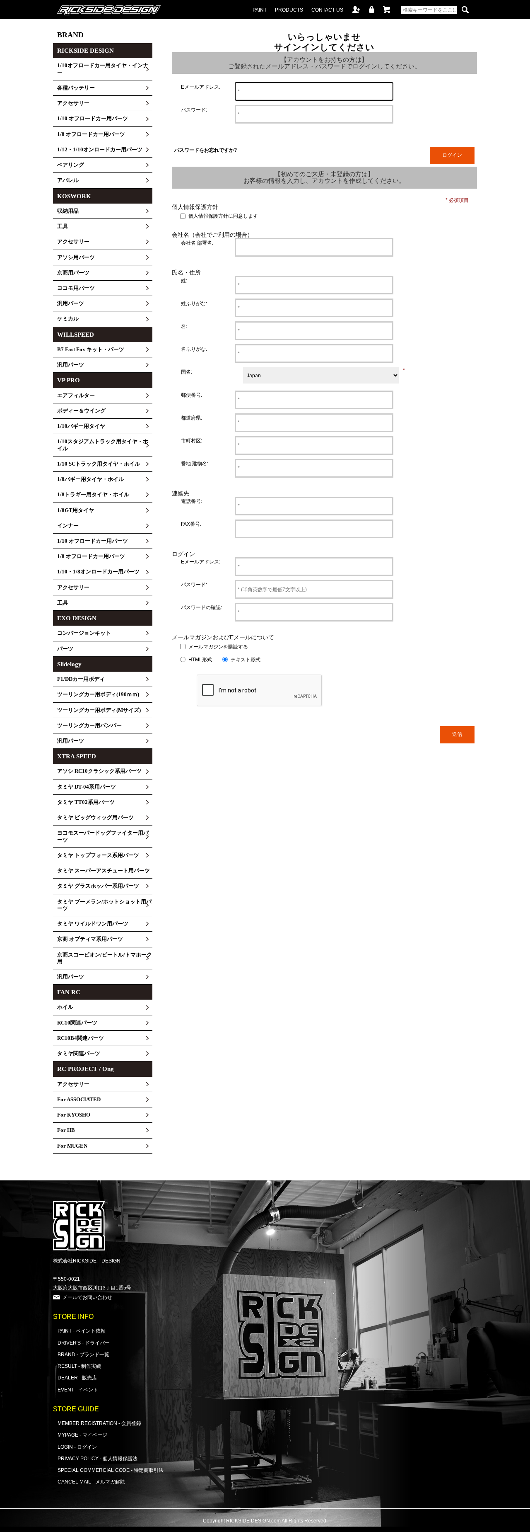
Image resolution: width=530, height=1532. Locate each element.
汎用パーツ (70, 303)
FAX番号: (191, 524)
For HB (66, 1130)
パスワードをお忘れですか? (205, 150)
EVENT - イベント (78, 1389)
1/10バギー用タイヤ (81, 426)
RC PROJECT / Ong (85, 1069)
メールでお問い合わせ (87, 1297)
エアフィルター (76, 395)
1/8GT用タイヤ (75, 510)
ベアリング (70, 165)
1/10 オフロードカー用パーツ (92, 118)
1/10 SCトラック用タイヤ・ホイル (98, 464)
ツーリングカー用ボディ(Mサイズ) (99, 710)
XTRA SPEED (76, 756)
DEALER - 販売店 (77, 1377)
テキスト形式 (245, 659)
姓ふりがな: (194, 303)
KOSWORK (74, 196)
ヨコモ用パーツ (76, 288)
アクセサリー (73, 103)
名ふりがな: (194, 349)
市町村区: (191, 440)
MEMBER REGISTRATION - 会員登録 (99, 1423)
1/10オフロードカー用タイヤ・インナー (102, 69)
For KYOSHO (73, 1115)
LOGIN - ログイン (77, 1446)
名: (184, 326)
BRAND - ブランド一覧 (83, 1354)
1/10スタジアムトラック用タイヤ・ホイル (102, 445)
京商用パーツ (73, 273)
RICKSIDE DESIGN (85, 50)
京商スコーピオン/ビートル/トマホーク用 (104, 958)
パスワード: (194, 109)
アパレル (68, 180)
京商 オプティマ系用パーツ (90, 939)
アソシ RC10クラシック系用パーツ (99, 771)
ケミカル (68, 319)
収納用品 (68, 211)
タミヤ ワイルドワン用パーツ (92, 924)
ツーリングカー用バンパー (89, 725)
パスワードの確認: (201, 607)
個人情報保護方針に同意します (223, 216)
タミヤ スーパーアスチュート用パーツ (103, 871)
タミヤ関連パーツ (78, 1053)
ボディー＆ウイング (81, 411)
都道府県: (191, 417)
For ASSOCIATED (79, 1099)
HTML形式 (200, 659)
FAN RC (68, 992)
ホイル (65, 1007)
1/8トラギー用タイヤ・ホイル (93, 495)
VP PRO (68, 380)
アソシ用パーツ (76, 257)
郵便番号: (191, 395)
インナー (68, 526)
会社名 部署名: (197, 242)
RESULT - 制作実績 (79, 1366)
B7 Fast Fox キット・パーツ (90, 349)
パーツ (65, 649)
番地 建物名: (194, 463)
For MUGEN (72, 1146)
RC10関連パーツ (77, 1023)
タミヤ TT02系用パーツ (86, 802)
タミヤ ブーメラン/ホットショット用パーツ (104, 905)
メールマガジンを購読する (218, 646)
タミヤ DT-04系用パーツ (86, 787)
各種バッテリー (76, 88)
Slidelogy (69, 664)
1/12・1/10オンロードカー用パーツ (99, 150)
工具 (62, 226)
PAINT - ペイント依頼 (82, 1330)
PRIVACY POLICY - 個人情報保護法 (97, 1458)
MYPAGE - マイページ (82, 1434)
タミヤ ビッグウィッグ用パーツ (95, 818)
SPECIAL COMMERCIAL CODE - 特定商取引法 (111, 1470)
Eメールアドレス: (200, 87)
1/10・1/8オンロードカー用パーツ (98, 572)
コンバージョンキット (84, 633)
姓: (184, 280)
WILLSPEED (75, 334)
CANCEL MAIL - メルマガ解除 (91, 1481)
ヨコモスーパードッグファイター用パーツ (103, 836)
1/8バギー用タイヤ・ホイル (90, 479)
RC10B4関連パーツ (80, 1038)
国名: (186, 371)
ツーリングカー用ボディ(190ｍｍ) (98, 694)
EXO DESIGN (76, 618)
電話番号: (191, 501)
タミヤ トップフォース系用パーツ (98, 855)
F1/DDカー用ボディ (81, 679)
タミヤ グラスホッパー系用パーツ (98, 886)
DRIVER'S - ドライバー (84, 1342)
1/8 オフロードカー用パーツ (91, 134)
